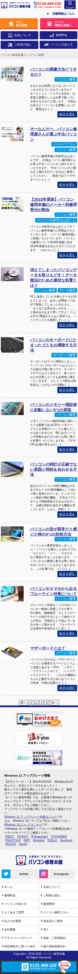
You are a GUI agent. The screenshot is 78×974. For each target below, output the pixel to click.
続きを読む (67, 114)
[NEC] (9, 836)
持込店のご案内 (53, 921)
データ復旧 (67, 290)
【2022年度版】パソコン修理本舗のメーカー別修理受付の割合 (53, 204)
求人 (46, 929)
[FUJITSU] (13, 840)
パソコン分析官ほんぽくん (56, 220)
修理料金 (61, 35)
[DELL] (52, 840)
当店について (22, 35)
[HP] (27, 840)
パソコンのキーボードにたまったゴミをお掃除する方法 (53, 345)
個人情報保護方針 (54, 946)
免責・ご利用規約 (54, 938)
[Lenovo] (66, 840)
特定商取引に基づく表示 (19, 946)
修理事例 (48, 904)
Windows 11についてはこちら (23, 824)
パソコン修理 (66, 79)
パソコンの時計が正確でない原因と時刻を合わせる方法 (53, 469)
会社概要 (9, 929)
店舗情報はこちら (63, 13)
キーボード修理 (64, 355)
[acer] (23, 844)
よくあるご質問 (14, 912)
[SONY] (22, 836)
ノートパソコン (64, 144)
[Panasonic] (39, 836)
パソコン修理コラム (55, 912)
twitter (24, 874)
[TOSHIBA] (59, 836)
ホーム (8, 887)
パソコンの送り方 (61, 44)
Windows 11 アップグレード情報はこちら (30, 816)
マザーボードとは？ (47, 648)
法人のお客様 (12, 921)
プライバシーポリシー (18, 938)
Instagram (61, 874)
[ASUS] (10, 844)
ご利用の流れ (22, 44)
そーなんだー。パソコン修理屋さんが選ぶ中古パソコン (53, 134)
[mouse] (38, 840)
